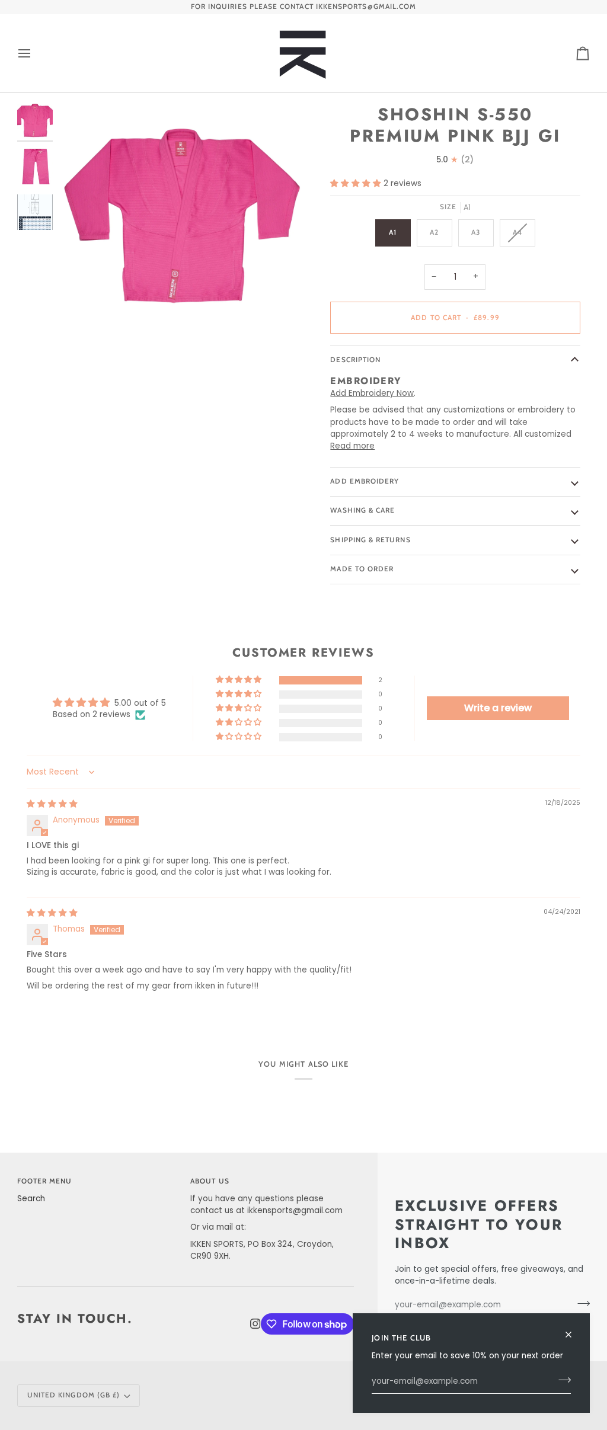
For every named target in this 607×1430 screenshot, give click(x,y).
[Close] (573, 1329)
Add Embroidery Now (372, 393)
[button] (357, 183)
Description (355, 360)
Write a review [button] (498, 708)
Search (31, 1198)
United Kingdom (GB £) (73, 1395)
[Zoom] (181, 221)
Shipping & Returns (370, 540)
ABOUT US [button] (209, 1181)
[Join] (561, 1380)
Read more (352, 446)
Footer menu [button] (44, 1181)
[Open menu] (35, 53)
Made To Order (362, 569)
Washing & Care (362, 510)
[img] (52, 804)
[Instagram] (255, 1324)
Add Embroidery (364, 481)
